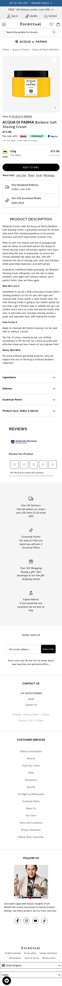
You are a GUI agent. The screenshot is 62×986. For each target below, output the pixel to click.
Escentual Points (31, 801)
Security (31, 787)
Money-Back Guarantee (31, 837)
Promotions (31, 780)
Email (39, 175)
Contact (52, 16)
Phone (31, 175)
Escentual (17, 953)
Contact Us (31, 704)
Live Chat (21, 175)
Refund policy (15, 958)
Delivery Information (31, 751)
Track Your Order (31, 765)
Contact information (48, 953)
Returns (31, 758)
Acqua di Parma (22, 116)
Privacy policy (30, 953)
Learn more (18, 202)
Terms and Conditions (31, 822)
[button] (4, 24)
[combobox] (31, 32)
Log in (14, 16)
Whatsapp (48, 175)
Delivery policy (49, 958)
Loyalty (33, 16)
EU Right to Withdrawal (31, 794)
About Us (31, 808)
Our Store (31, 815)
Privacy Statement (31, 830)
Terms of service (32, 958)
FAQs (31, 772)
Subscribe (48, 649)
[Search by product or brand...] (54, 32)
